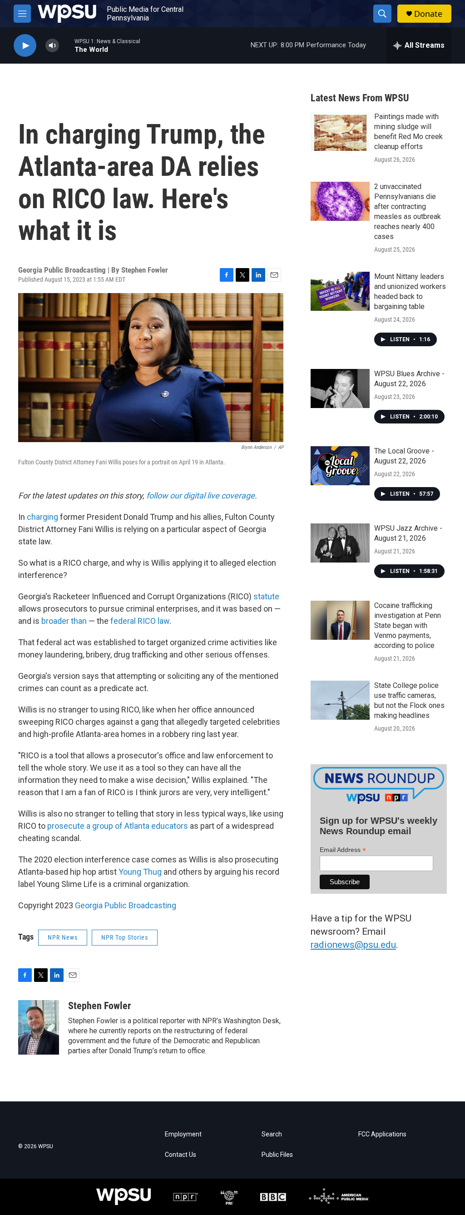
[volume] (52, 45)
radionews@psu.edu (353, 944)
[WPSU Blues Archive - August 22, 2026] (340, 388)
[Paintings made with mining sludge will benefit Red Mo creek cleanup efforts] (340, 131)
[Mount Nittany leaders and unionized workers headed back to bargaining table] (340, 291)
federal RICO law (139, 621)
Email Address (343, 850)
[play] (25, 45)
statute (266, 596)
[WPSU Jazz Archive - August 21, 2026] (340, 543)
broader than (64, 621)
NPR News (63, 937)
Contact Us (180, 1154)
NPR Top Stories (124, 937)
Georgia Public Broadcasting (125, 905)
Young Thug (140, 871)
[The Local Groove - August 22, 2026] (340, 465)
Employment (183, 1134)
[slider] (66, 45)
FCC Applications (382, 1134)
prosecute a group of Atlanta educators (117, 826)
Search (272, 1134)
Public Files (277, 1154)
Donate (428, 14)
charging (42, 517)
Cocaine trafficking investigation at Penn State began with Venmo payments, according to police (407, 625)
